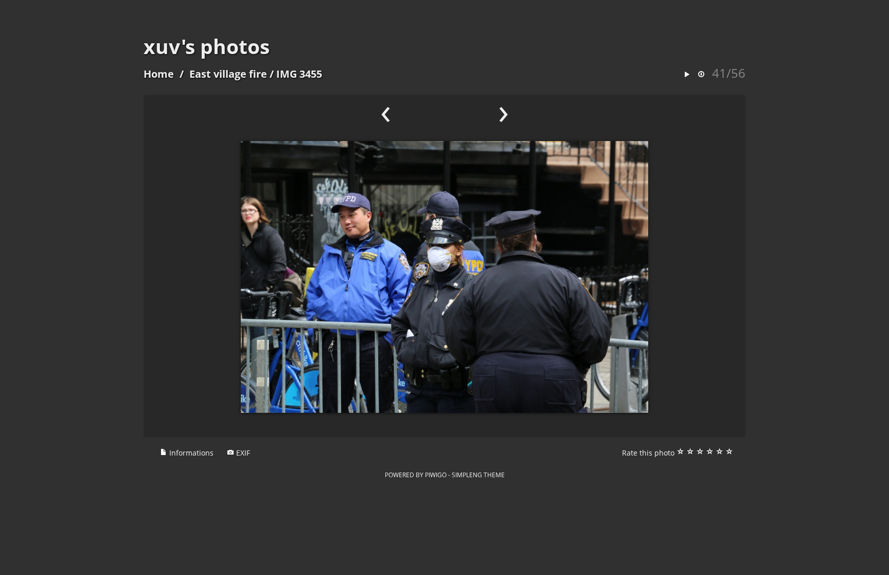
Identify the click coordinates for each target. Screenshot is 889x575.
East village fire (228, 74)
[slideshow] (686, 75)
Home (159, 74)
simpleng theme (478, 475)
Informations (190, 453)
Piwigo (436, 475)
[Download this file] (701, 75)
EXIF (242, 453)
